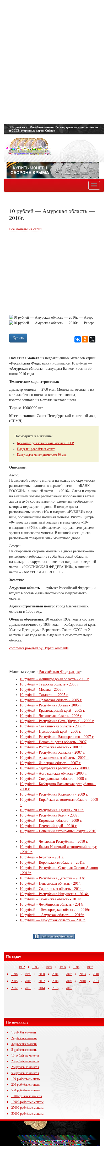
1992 (22, 967)
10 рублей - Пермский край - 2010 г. (48, 826)
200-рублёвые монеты (25, 1084)
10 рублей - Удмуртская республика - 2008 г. (55, 768)
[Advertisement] (54, 62)
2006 (28, 981)
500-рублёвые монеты (25, 1090)
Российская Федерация (59, 671)
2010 (82, 981)
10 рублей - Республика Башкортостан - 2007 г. (57, 737)
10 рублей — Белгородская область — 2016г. (55, 910)
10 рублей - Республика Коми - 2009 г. (50, 815)
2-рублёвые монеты (24, 1038)
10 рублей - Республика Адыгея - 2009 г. (52, 810)
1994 (49, 967)
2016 (69, 988)
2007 (42, 981)
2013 (28, 988)
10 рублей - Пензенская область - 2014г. (51, 883)
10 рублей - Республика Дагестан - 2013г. (52, 878)
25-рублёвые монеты (25, 1067)
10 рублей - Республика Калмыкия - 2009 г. (54, 794)
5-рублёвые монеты (24, 1050)
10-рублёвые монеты (25, 1055)
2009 (69, 981)
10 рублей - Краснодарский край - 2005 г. (52, 710)
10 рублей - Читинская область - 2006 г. (51, 716)
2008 (55, 981)
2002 (69, 974)
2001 (55, 974)
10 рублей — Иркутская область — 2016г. (52, 920)
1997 (90, 967)
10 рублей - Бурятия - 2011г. (42, 857)
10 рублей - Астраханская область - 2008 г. (53, 773)
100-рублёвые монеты (25, 1079)
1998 (14, 974)
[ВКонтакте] (77, 339)
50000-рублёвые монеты (27, 1114)
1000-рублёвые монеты (26, 1096)
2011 (96, 981)
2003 (82, 974)
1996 (76, 967)
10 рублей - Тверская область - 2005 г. (49, 684)
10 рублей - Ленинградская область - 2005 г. (54, 679)
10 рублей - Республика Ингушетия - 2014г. (54, 894)
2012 (14, 988)
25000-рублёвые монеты (27, 1107)
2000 (42, 974)
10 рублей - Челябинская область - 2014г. (52, 904)
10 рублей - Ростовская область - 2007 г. (51, 747)
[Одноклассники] (85, 339)
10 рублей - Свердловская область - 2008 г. (53, 779)
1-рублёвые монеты (24, 1032)
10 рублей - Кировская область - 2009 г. (51, 821)
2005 (14, 981)
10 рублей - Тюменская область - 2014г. (51, 899)
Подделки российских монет (36, 449)
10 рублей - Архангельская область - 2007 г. (54, 758)
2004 (96, 974)
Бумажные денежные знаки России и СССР (45, 443)
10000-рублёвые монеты (27, 1102)
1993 (35, 967)
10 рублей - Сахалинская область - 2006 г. (52, 726)
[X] (92, 339)
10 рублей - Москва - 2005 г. (42, 690)
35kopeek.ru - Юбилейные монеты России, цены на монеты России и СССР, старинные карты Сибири (53, 129)
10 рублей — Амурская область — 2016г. (52, 915)
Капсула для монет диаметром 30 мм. (42, 454)
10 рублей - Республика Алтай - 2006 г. (51, 705)
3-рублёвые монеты (24, 1044)
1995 (63, 967)
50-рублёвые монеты (25, 1073)
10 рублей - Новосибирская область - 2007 (53, 742)
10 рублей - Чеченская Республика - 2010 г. (54, 842)
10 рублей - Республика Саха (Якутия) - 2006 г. (57, 721)
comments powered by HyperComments (38, 648)
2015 (55, 988)
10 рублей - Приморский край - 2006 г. (50, 731)
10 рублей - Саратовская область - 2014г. (52, 889)
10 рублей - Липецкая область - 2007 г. (50, 763)
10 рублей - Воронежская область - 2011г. (52, 862)
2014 (42, 988)
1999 (28, 974)
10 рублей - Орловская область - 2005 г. (51, 700)
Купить (18, 338)
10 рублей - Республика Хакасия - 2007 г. (52, 752)
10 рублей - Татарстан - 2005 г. (44, 695)
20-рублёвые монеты (25, 1061)
